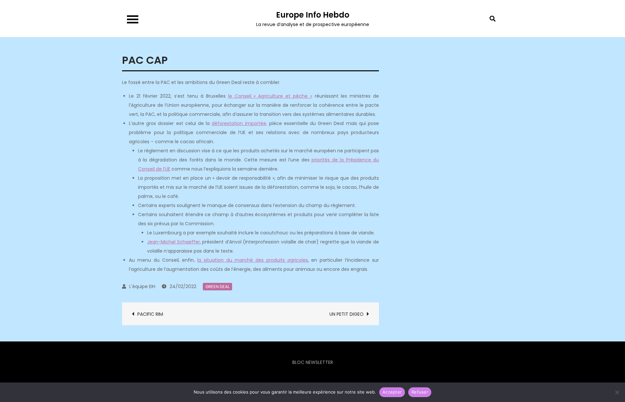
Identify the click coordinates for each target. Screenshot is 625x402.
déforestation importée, (239, 123)
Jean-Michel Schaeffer (173, 242)
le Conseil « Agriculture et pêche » (270, 96)
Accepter (392, 392)
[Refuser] (617, 392)
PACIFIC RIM (150, 314)
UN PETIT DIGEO (346, 314)
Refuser (419, 392)
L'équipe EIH (142, 286)
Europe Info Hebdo (312, 14)
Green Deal (217, 287)
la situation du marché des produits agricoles (252, 260)
